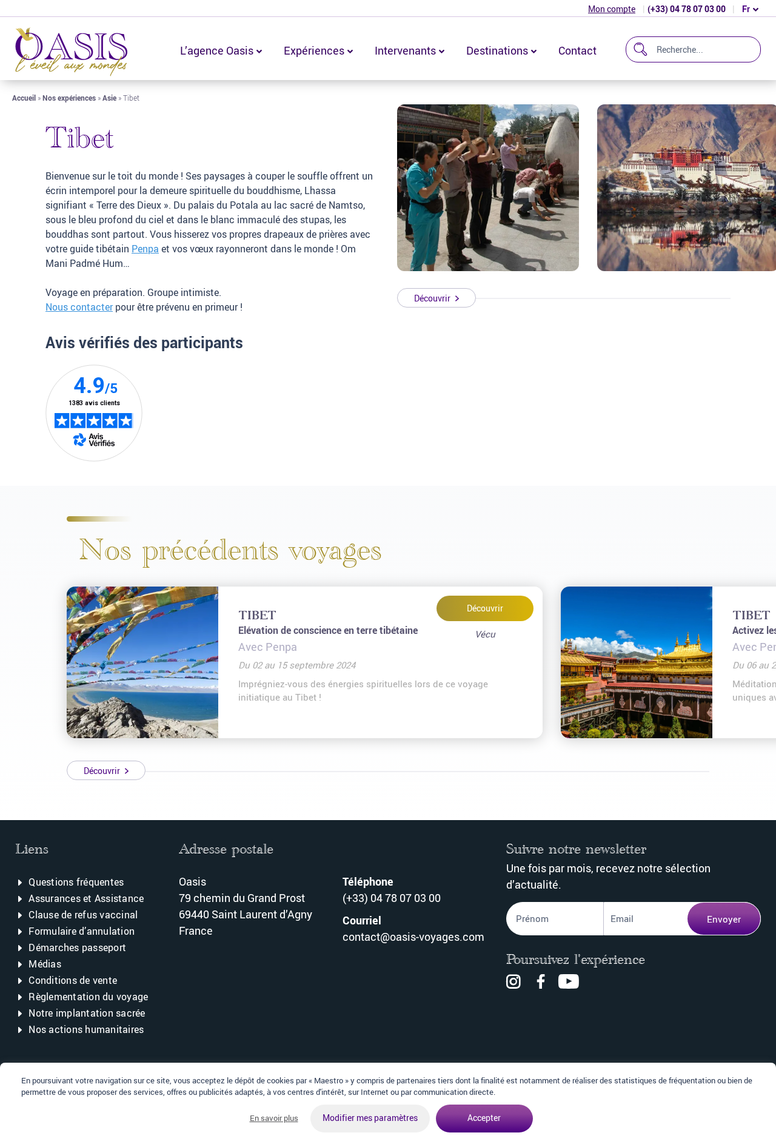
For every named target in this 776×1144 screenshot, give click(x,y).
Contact (577, 50)
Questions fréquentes (76, 882)
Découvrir (485, 608)
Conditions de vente (72, 980)
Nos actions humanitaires (86, 1029)
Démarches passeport (77, 947)
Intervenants (405, 50)
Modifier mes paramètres (370, 1117)
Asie (109, 98)
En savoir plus (274, 1117)
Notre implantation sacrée (86, 1013)
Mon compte (611, 9)
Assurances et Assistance (86, 898)
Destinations (497, 50)
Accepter (484, 1117)
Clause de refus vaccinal (83, 914)
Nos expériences (69, 98)
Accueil (24, 98)
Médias (44, 964)
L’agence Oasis (216, 50)
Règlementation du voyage (88, 996)
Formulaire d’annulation (81, 931)
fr (746, 9)
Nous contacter (79, 307)
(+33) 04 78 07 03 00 (686, 9)
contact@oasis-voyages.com (413, 936)
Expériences (314, 50)
